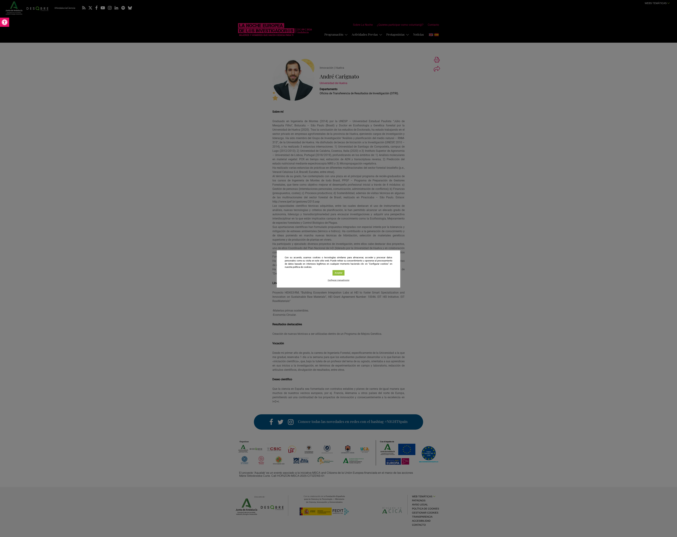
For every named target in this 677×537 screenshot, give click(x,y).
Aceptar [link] (338, 272)
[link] (4, 22)
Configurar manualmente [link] (338, 280)
